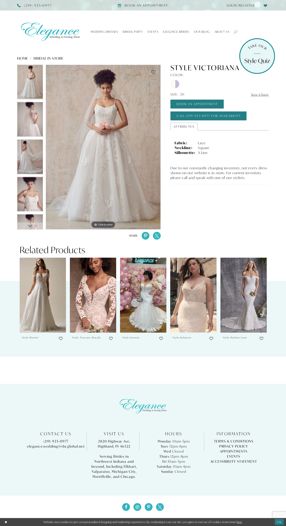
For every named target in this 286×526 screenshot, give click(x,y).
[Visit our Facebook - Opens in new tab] (126, 507)
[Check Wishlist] (265, 5)
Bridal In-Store (49, 58)
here (239, 522)
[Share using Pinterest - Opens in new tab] (145, 236)
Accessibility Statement (233, 461)
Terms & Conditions (234, 441)
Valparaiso (101, 471)
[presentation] (43, 295)
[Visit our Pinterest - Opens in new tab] (149, 507)
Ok (279, 522)
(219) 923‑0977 (55, 441)
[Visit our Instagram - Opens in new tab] (137, 507)
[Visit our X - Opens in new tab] (160, 507)
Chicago (128, 476)
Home (22, 58)
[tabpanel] (30, 83)
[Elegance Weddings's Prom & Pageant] (50, 32)
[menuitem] (239, 5)
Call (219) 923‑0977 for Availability (209, 116)
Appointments (233, 451)
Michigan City (124, 471)
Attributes (184, 126)
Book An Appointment (197, 104)
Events (233, 456)
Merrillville (101, 476)
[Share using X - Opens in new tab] (157, 236)
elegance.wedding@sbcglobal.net (56, 446)
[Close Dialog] (6, 522)
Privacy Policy (233, 446)
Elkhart (130, 466)
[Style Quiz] (257, 56)
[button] (234, 32)
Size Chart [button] (260, 95)
